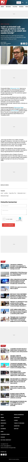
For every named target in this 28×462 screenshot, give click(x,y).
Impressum (17, 417)
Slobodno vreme (5, 434)
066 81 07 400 (5, 444)
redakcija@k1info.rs (7, 445)
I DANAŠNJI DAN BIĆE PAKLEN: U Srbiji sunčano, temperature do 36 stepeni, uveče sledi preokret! (18, 350)
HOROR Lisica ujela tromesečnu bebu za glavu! (18, 287)
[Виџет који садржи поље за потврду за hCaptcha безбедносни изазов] (12, 219)
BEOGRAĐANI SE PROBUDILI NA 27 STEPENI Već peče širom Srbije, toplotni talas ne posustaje (18, 403)
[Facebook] (6, 268)
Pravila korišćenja (19, 414)
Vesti (2, 24)
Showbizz (3, 428)
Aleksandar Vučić (15, 88)
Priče (2, 431)
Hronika (21, 6)
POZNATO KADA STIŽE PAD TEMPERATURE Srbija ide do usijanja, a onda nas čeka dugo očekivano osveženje (18, 395)
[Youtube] (6, 454)
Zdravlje (3, 420)
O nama (16, 420)
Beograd (8, 6)
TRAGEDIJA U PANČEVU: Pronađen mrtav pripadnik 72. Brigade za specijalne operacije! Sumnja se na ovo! (18, 266)
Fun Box (3, 437)
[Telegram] (26, 43)
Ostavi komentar (8, 225)
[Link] (24, 43)
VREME (3, 345)
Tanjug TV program (19, 423)
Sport (2, 425)
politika (6, 193)
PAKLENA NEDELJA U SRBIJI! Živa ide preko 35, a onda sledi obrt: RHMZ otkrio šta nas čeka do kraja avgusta (18, 381)
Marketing (17, 425)
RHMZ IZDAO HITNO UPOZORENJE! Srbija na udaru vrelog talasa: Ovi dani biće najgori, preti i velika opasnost (18, 373)
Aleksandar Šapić (18, 107)
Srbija (2, 6)
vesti (2, 193)
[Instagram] (3, 454)
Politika (15, 6)
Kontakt (16, 428)
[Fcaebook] (21, 43)
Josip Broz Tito (12, 193)
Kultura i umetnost (6, 439)
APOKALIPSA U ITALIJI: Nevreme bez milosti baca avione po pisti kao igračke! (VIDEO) (18, 274)
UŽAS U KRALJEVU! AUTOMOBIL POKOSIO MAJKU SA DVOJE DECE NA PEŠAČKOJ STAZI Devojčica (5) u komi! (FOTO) (18, 281)
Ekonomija (3, 423)
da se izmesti (14, 110)
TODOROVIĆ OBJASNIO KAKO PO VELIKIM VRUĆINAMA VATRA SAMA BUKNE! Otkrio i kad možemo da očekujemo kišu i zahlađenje (18, 365)
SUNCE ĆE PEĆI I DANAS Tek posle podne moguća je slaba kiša (18, 388)
